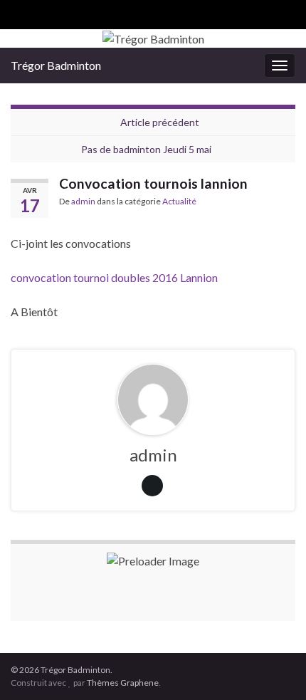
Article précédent (159, 122)
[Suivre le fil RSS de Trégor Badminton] (17, 11)
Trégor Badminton (56, 65)
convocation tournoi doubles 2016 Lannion (114, 277)
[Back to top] (274, 668)
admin (83, 201)
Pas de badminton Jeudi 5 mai (146, 149)
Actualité (179, 201)
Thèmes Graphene (123, 682)
